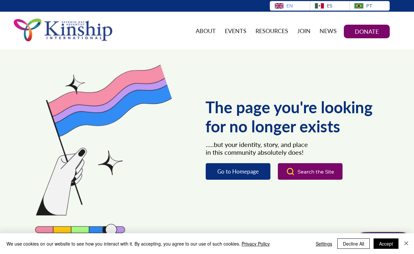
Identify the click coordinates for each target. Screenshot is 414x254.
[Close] (406, 243)
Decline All (353, 243)
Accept (386, 243)
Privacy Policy (256, 243)
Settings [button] (324, 243)
